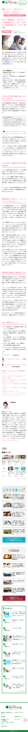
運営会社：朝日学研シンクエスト (7, 713)
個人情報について (18, 716)
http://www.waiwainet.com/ (10, 440)
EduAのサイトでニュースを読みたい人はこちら (14, 598)
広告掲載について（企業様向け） (7, 721)
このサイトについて (19, 712)
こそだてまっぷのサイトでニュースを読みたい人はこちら (14, 539)
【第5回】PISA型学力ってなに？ (10, 391)
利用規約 (3, 716)
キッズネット (7, 9)
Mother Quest (6, 438)
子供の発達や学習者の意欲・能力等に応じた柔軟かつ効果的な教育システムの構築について (14, 133)
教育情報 (6, 12)
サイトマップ (17, 719)
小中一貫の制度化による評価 (12, 359)
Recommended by (20, 478)
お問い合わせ (4, 726)
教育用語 (4, 448)
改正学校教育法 (6, 355)
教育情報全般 (15, 12)
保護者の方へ (19, 9)
